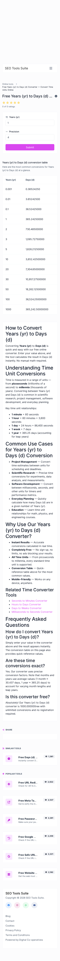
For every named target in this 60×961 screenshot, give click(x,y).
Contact (10, 920)
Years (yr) (14, 117)
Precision (14, 131)
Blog (8, 916)
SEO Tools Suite (16, 68)
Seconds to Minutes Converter (29, 600)
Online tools (7, 84)
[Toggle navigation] (51, 68)
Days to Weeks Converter (27, 608)
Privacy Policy (13, 930)
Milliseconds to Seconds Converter (32, 611)
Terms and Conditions (18, 935)
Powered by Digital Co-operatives (24, 939)
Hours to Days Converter (26, 604)
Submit (30, 147)
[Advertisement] (30, 30)
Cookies (10, 925)
